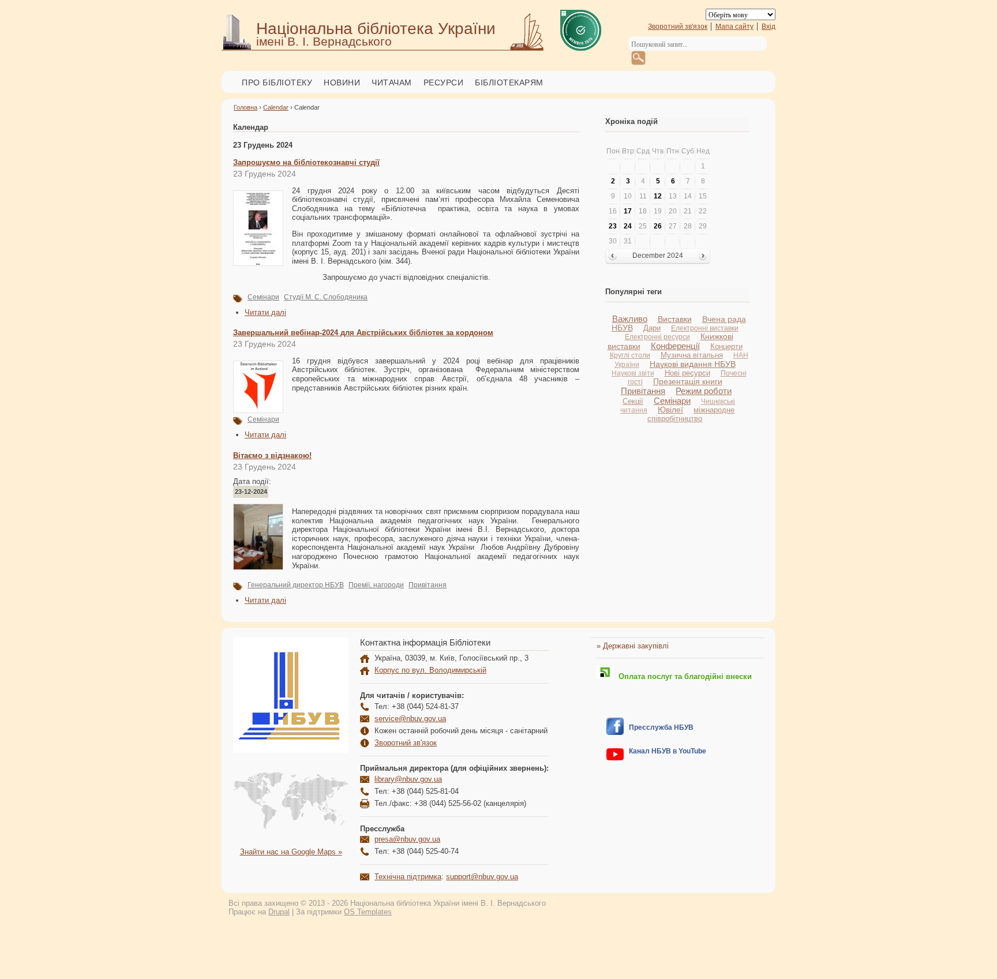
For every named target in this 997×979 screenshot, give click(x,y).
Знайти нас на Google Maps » (291, 851)
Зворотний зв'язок (677, 26)
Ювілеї (670, 410)
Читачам (392, 82)
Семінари (263, 297)
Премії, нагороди (376, 585)
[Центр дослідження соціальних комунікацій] (615, 732)
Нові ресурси (687, 373)
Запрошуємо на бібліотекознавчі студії (306, 162)
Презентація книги (687, 381)
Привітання (427, 585)
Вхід (768, 26)
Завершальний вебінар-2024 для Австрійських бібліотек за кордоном (363, 332)
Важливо (629, 319)
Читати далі (265, 312)
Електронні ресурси (657, 337)
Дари (652, 328)
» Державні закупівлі (633, 646)
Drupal (279, 911)
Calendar (275, 107)
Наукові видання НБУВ (693, 364)
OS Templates (368, 911)
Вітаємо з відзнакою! (272, 455)
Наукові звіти (633, 373)
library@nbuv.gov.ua (408, 779)
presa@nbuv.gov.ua (407, 839)
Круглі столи (630, 355)
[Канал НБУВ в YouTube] (615, 757)
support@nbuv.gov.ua (482, 876)
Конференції (675, 346)
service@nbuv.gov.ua (410, 718)
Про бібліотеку (277, 82)
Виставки (675, 319)
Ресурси (443, 82)
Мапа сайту (734, 26)
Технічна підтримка (407, 876)
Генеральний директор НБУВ (296, 585)
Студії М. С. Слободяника (326, 297)
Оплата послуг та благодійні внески (683, 676)
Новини (342, 82)
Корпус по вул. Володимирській (430, 670)
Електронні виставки (705, 328)
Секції (633, 401)
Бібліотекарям (509, 82)
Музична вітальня (692, 355)
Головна (245, 107)
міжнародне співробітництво (690, 414)
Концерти (726, 346)
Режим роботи (704, 391)
